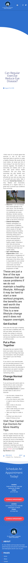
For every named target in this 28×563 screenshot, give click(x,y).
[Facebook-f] (23, 5)
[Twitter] (26, 5)
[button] (17, 5)
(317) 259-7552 (14, 511)
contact (9, 449)
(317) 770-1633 (14, 492)
